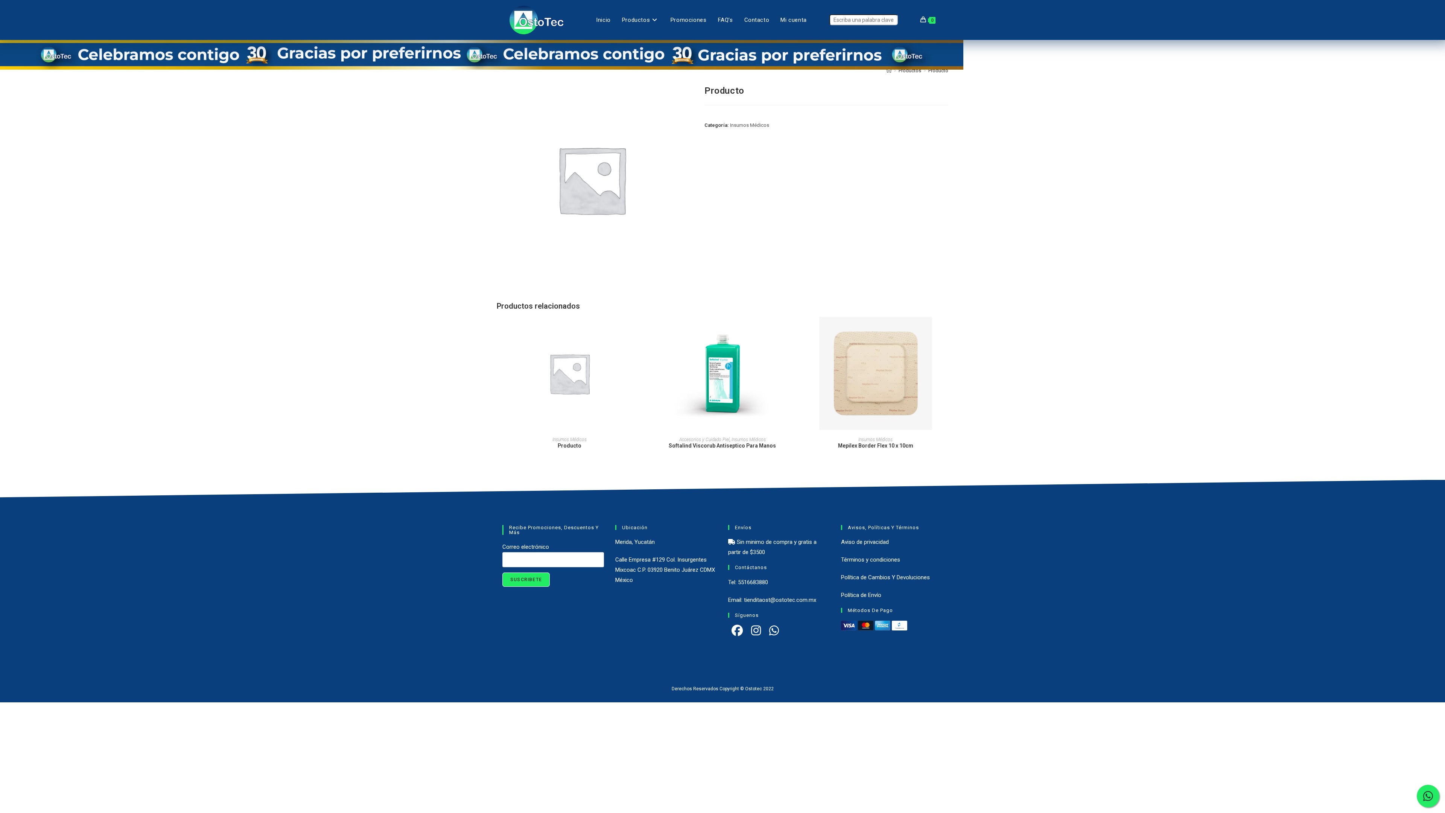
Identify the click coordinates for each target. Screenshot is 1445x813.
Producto (938, 70)
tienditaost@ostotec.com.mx (780, 600)
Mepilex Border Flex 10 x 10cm (875, 446)
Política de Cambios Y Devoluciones (885, 577)
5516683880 (753, 582)
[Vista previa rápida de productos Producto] (639, 330)
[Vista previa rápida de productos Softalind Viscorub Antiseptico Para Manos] (792, 330)
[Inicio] (889, 70)
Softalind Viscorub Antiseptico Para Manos (722, 446)
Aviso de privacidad (865, 542)
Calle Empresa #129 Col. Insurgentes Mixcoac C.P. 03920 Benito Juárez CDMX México (665, 569)
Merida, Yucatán (635, 542)
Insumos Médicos (749, 125)
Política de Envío (861, 595)
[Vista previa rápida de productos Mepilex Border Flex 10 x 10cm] (946, 330)
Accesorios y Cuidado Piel (704, 439)
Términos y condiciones (870, 559)
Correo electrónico (525, 547)
